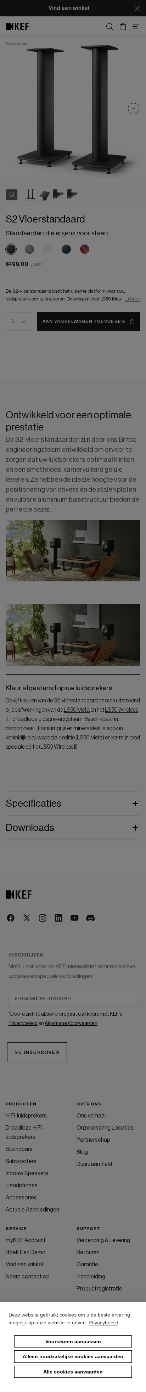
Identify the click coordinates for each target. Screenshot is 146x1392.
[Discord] (91, 918)
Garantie (87, 1264)
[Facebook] (11, 918)
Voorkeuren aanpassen (73, 1341)
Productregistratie (99, 1289)
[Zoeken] (109, 26)
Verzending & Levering (103, 1240)
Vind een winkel (24, 1264)
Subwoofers (21, 1161)
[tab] (30, 194)
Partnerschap (93, 1140)
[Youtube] (75, 918)
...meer (132, 299)
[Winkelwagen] (123, 26)
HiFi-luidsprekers (26, 1116)
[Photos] (12, 194)
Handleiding (91, 1277)
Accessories (21, 1197)
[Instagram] (43, 918)
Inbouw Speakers (27, 1173)
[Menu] (136, 27)
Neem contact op (28, 1277)
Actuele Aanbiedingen (32, 1210)
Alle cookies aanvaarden (73, 1372)
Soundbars (19, 1149)
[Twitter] (27, 918)
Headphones (22, 1185)
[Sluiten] (137, 8)
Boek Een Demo (26, 1252)
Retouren (88, 1252)
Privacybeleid (103, 1322)
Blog (82, 1152)
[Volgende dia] (133, 110)
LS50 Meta (77, 710)
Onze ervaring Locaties (105, 1128)
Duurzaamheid (94, 1164)
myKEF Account (26, 1240)
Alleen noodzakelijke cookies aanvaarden (73, 1356)
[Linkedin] (59, 918)
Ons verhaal (91, 1116)
